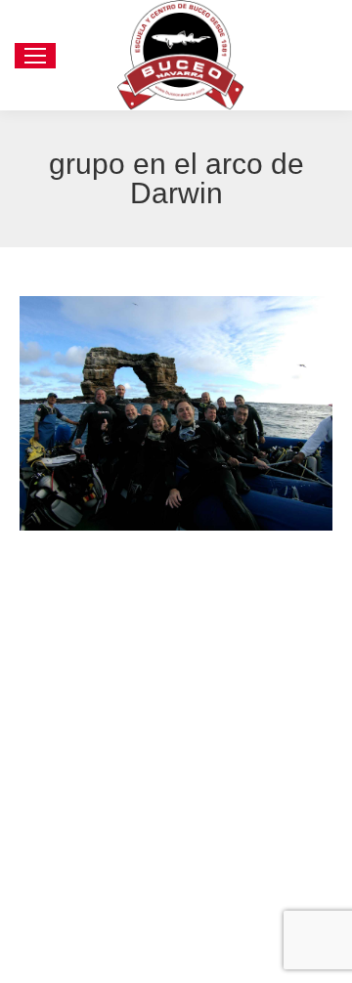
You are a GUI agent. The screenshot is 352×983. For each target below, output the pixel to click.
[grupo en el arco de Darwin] (176, 413)
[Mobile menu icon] (35, 55)
